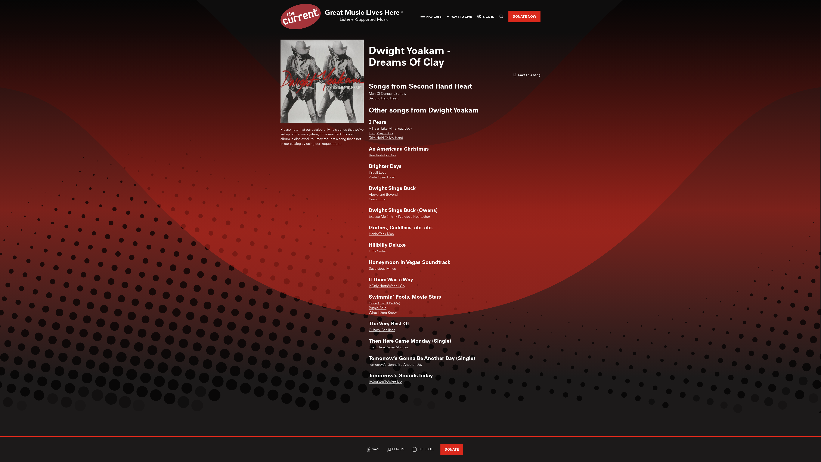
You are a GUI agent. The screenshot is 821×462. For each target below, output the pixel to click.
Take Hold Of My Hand (386, 138)
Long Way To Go (381, 133)
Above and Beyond (383, 195)
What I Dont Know (383, 313)
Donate (452, 449)
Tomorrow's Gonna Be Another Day (395, 365)
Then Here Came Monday (388, 347)
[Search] (501, 16)
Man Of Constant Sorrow (387, 94)
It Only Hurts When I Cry (387, 286)
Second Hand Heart (384, 98)
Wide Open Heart (382, 177)
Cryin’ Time (377, 199)
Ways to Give (461, 17)
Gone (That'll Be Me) (384, 303)
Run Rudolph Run (382, 155)
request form (331, 144)
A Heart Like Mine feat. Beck (390, 128)
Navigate (434, 17)
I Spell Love (377, 173)
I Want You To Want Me (385, 382)
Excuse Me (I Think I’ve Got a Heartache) (399, 217)
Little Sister (377, 251)
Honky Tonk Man (381, 234)
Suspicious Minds (382, 269)
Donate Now (524, 16)
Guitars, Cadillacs (382, 330)
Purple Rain (377, 308)
